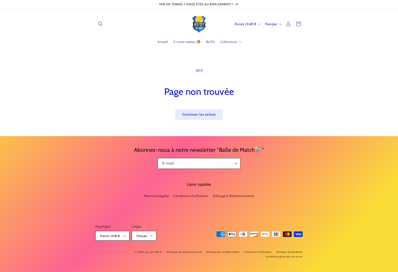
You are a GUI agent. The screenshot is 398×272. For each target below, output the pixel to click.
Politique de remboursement (184, 252)
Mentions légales (156, 196)
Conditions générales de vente (284, 256)
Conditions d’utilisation (258, 252)
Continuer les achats (199, 114)
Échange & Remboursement (233, 196)
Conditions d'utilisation (190, 196)
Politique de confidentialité (223, 252)
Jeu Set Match (153, 252)
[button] (100, 24)
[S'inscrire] (235, 163)
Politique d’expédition (289, 252)
